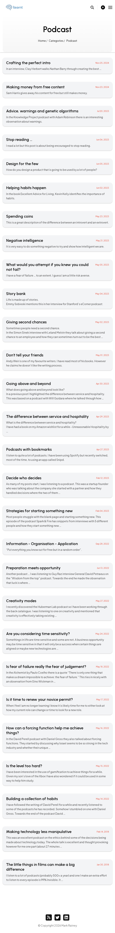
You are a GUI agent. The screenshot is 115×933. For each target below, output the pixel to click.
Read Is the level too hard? (57, 773)
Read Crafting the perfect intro (57, 66)
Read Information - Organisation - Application (57, 547)
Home (42, 40)
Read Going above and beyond (57, 390)
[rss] (49, 917)
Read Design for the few (57, 167)
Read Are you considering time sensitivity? (57, 641)
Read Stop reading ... (57, 142)
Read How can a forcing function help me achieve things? (57, 738)
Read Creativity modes (57, 608)
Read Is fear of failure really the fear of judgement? (57, 673)
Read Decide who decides (57, 485)
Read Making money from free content (57, 90)
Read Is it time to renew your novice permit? (57, 704)
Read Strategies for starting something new (57, 518)
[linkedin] (66, 917)
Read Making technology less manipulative (57, 839)
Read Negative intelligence (57, 243)
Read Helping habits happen (57, 193)
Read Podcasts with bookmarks (57, 454)
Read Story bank (57, 299)
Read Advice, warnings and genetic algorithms (57, 116)
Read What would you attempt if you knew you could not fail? (57, 270)
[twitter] (58, 917)
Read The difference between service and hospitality (57, 423)
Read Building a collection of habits (57, 806)
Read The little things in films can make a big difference (57, 872)
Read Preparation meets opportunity (57, 575)
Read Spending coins (57, 219)
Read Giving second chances (57, 329)
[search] (94, 7)
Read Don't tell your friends (57, 360)
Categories (56, 40)
